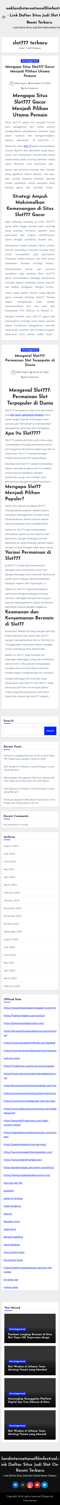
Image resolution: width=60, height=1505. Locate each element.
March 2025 (10, 978)
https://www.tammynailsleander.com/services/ (30, 1101)
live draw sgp (11, 1279)
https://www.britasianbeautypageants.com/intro (31, 1008)
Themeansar (30, 1500)
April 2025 (9, 970)
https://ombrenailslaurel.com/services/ (25, 1144)
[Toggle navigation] (3, 17)
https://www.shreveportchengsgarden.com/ (28, 1152)
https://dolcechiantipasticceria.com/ (24, 1023)
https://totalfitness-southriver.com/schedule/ (29, 1066)
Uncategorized (30, 61)
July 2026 (9, 853)
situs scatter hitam (14, 1252)
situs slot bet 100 (13, 1183)
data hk (8, 1213)
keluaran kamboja (13, 1237)
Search (9, 720)
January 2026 (12, 900)
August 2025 (11, 939)
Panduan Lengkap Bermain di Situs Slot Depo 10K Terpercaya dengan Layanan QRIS (30, 1337)
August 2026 (11, 846)
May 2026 (9, 869)
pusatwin (9, 1190)
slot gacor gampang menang (26, 414)
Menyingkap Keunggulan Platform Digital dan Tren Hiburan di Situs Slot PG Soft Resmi (29, 1402)
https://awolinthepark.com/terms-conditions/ (29, 1167)
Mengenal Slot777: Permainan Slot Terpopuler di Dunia (30, 360)
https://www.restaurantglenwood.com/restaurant (31, 1050)
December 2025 (12, 908)
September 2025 (13, 931)
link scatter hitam (13, 1260)
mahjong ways (12, 1058)
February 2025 (12, 986)
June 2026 (10, 861)
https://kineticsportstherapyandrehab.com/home (31, 1085)
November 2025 (12, 916)
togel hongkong (12, 1206)
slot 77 (28, 146)
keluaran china (12, 1221)
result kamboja (12, 1244)
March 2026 (10, 885)
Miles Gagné (21, 83)
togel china (10, 1229)
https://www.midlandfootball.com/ (23, 1159)
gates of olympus (13, 1198)
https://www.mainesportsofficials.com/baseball (29, 1042)
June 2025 (10, 955)
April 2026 (9, 877)
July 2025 (9, 947)
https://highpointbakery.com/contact (24, 1015)
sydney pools (11, 1287)
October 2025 (11, 923)
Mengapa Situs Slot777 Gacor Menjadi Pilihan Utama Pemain (30, 71)
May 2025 (9, 962)
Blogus (46, 1496)
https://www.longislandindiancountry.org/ (27, 1175)
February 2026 (12, 892)
